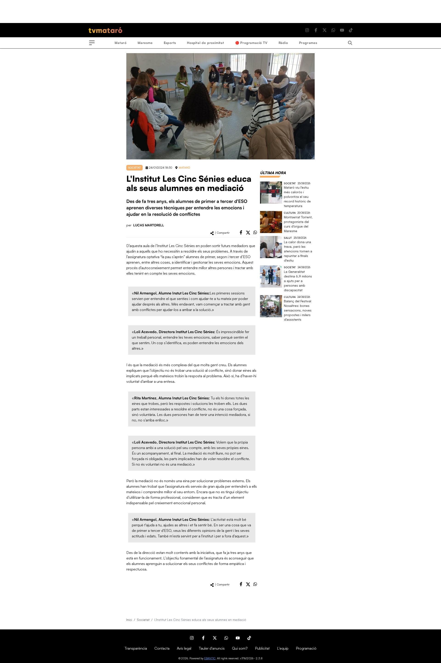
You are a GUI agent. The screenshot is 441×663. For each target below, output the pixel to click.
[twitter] (248, 232)
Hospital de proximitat (205, 43)
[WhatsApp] (333, 30)
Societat (143, 620)
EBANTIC (209, 658)
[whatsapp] (255, 232)
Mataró (121, 43)
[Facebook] (316, 30)
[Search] (350, 43)
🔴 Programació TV (251, 43)
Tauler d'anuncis (212, 648)
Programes (308, 43)
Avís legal (184, 648)
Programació (306, 648)
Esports (170, 43)
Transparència (135, 648)
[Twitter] (324, 30)
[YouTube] (342, 30)
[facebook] (241, 232)
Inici (129, 620)
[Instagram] (307, 30)
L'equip (282, 648)
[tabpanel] (287, 252)
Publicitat (262, 648)
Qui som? (240, 648)
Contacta (162, 648)
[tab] (273, 173)
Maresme (145, 43)
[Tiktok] (351, 30)
